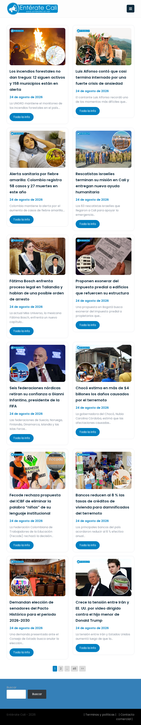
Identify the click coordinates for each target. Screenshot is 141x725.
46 (74, 668)
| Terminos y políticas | (100, 715)
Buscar (12, 687)
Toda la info (21, 117)
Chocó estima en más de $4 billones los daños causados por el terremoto (102, 394)
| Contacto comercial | (125, 717)
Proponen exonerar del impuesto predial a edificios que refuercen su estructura (102, 287)
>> (82, 668)
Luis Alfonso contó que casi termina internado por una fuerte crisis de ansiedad (101, 77)
